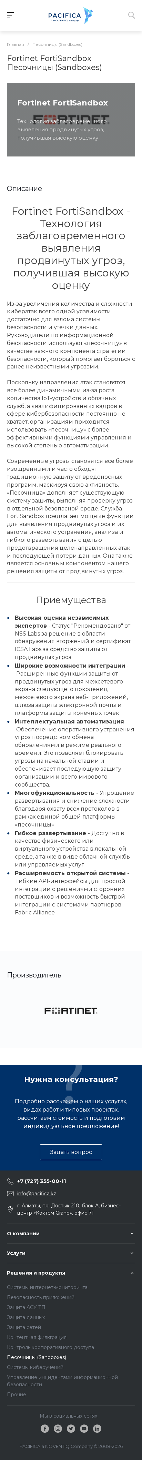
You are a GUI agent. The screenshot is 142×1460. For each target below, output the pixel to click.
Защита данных (26, 1317)
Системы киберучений (35, 1367)
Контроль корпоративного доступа (50, 1347)
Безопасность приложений (40, 1297)
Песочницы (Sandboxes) (36, 1357)
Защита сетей (24, 1327)
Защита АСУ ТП (26, 1307)
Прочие (16, 1394)
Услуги (16, 1253)
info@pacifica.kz (36, 1193)
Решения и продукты (36, 1273)
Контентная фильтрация (37, 1337)
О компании (23, 1233)
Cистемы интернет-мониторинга (47, 1287)
